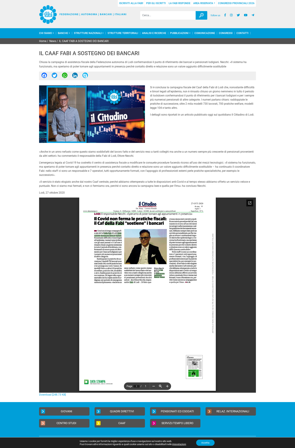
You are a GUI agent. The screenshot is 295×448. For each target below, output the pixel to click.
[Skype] (85, 76)
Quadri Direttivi (122, 411)
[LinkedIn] (75, 76)
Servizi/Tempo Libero (177, 423)
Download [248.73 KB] (52, 394)
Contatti (242, 33)
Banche (63, 33)
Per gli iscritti (156, 3)
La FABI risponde (179, 3)
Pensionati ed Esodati (177, 411)
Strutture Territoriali (123, 33)
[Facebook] (44, 76)
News (52, 41)
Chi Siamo (45, 33)
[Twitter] (54, 76)
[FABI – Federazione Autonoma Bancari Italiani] (83, 14)
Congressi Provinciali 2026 (236, 3)
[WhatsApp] (64, 76)
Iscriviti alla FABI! (131, 3)
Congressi (226, 33)
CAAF (121, 423)
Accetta (205, 442)
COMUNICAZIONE (204, 33)
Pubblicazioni (179, 33)
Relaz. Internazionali (232, 411)
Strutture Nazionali (88, 33)
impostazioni (179, 444)
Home (42, 41)
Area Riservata (203, 3)
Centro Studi (66, 423)
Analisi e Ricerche (154, 33)
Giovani (66, 411)
